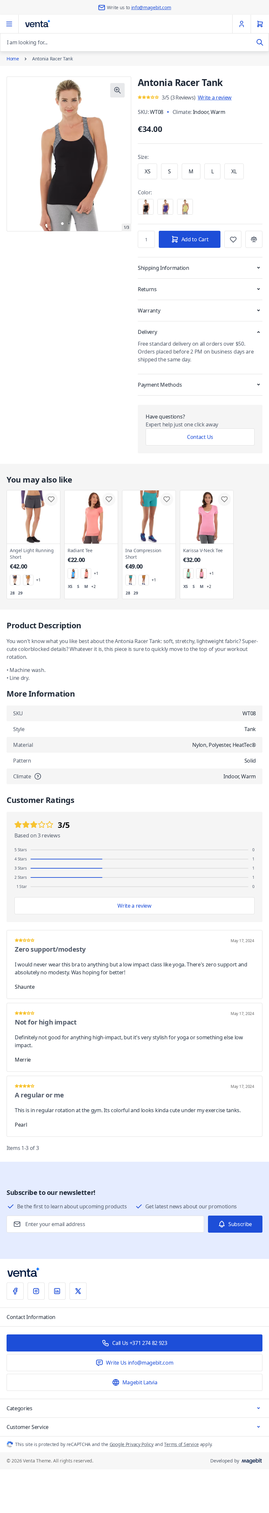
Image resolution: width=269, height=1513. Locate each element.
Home (13, 58)
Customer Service (28, 1427)
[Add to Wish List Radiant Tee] (109, 499)
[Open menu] (9, 24)
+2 (93, 586)
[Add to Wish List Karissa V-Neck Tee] (224, 499)
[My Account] (241, 24)
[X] (78, 1291)
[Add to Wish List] (232, 239)
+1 (38, 580)
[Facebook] (15, 1291)
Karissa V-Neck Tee (203, 555)
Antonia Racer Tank (52, 58)
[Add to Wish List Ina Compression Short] (167, 499)
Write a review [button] (215, 97)
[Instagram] (36, 1291)
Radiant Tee (80, 555)
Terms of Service (181, 1444)
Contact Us (200, 437)
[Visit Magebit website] (251, 1461)
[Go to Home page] (38, 24)
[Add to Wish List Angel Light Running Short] (51, 499)
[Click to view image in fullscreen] (117, 90)
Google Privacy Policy (132, 1444)
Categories (19, 1408)
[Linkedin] (57, 1291)
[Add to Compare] (253, 239)
